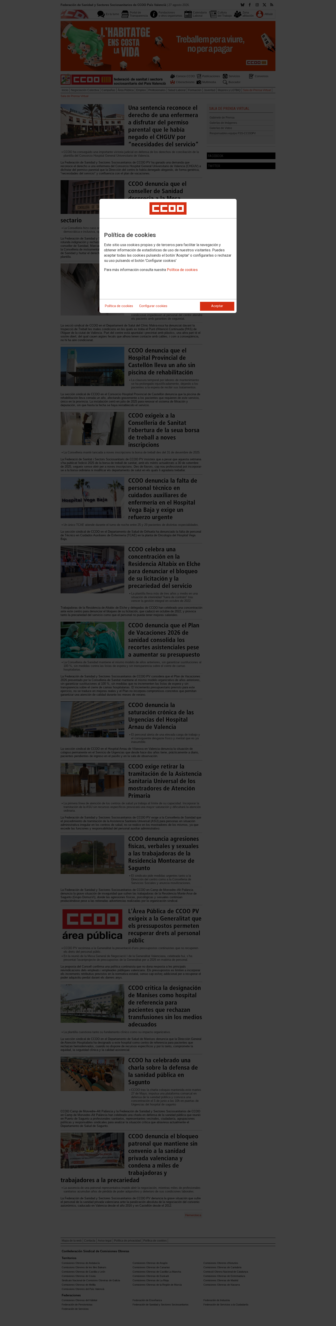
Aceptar (217, 306)
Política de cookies (182, 270)
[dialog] (168, 256)
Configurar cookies (153, 306)
